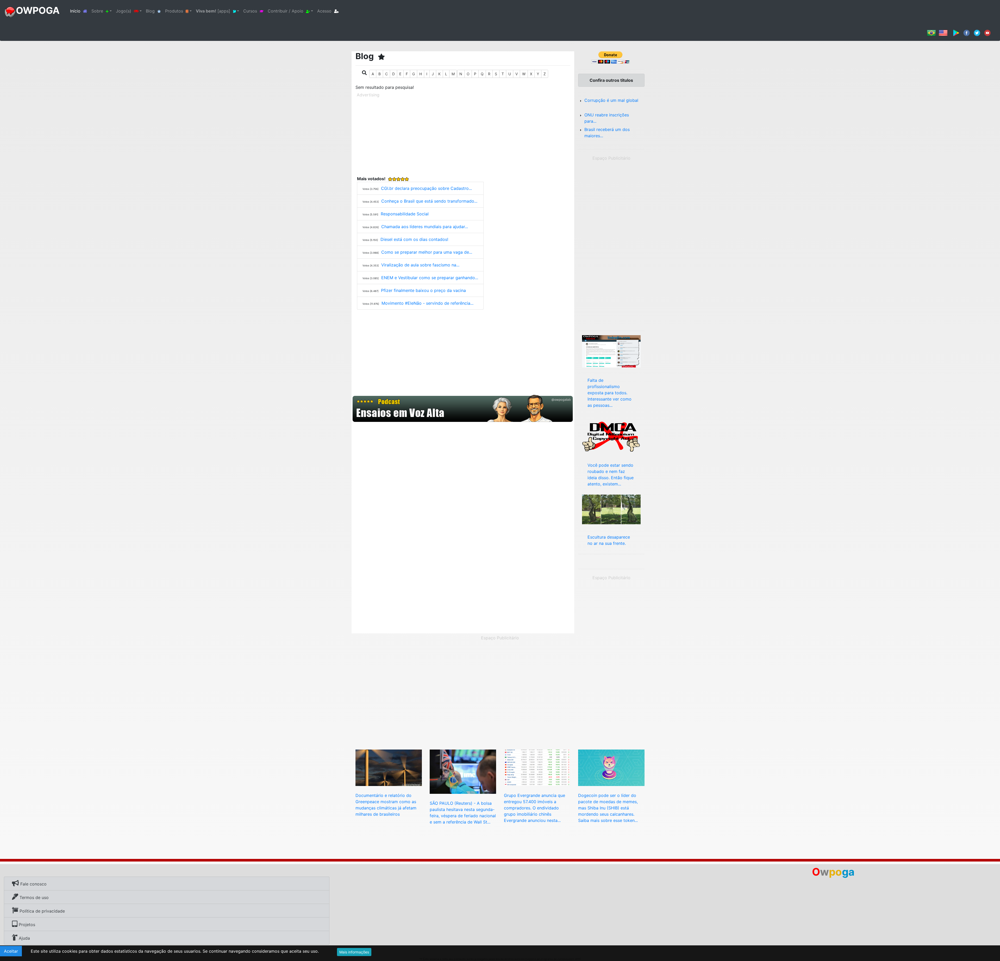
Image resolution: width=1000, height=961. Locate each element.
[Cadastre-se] (463, 408)
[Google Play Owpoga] (956, 32)
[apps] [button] (213, 11)
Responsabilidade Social (405, 213)
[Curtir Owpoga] (966, 32)
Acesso (324, 11)
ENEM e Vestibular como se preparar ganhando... (429, 277)
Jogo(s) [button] (123, 11)
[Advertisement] (462, 135)
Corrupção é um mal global (611, 100)
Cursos (250, 11)
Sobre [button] (97, 11)
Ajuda (23, 938)
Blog (150, 11)
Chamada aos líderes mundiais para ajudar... (424, 226)
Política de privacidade (41, 911)
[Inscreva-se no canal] (987, 32)
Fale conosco (33, 884)
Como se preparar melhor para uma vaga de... (426, 252)
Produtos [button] (174, 11)
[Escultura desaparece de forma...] (611, 508)
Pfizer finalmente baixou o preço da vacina (423, 290)
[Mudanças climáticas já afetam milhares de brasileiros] (388, 767)
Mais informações (354, 952)
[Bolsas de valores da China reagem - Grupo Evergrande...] (537, 767)
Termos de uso (33, 897)
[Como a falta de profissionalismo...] (611, 350)
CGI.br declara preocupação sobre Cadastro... (426, 188)
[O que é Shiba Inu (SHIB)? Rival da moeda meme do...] (611, 767)
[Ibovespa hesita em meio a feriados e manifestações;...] (463, 771)
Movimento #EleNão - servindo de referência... (427, 303)
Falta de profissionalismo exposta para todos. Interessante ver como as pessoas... (610, 393)
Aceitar (11, 951)
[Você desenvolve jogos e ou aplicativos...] (611, 435)
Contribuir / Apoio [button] (285, 11)
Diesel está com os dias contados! (414, 239)
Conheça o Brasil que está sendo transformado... (429, 201)
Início (79, 11)
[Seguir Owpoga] (977, 32)
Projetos (26, 924)
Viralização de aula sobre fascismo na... (420, 264)
